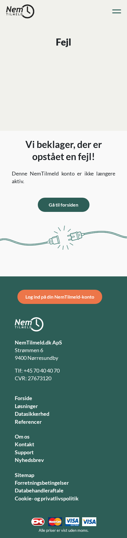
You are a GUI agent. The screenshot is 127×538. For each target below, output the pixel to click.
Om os (22, 437)
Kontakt (24, 444)
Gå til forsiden (63, 204)
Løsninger (26, 406)
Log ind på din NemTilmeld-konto (59, 296)
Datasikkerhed (32, 414)
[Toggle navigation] (116, 11)
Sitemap (24, 475)
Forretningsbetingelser (42, 483)
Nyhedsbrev (29, 460)
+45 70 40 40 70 (42, 371)
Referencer (28, 422)
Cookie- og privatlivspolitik (47, 498)
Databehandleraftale (39, 490)
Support (24, 452)
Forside (23, 398)
